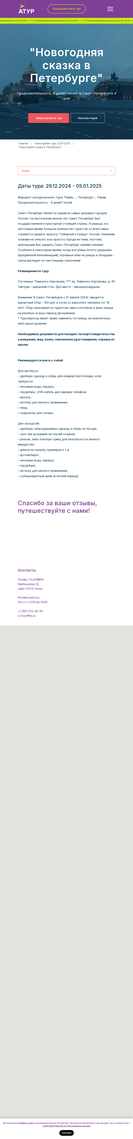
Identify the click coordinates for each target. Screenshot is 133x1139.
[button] (67, 8)
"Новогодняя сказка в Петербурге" (40, 147)
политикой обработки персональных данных (67, 1126)
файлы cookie (26, 1123)
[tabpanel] (66, 187)
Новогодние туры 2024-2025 (52, 143)
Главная (23, 143)
